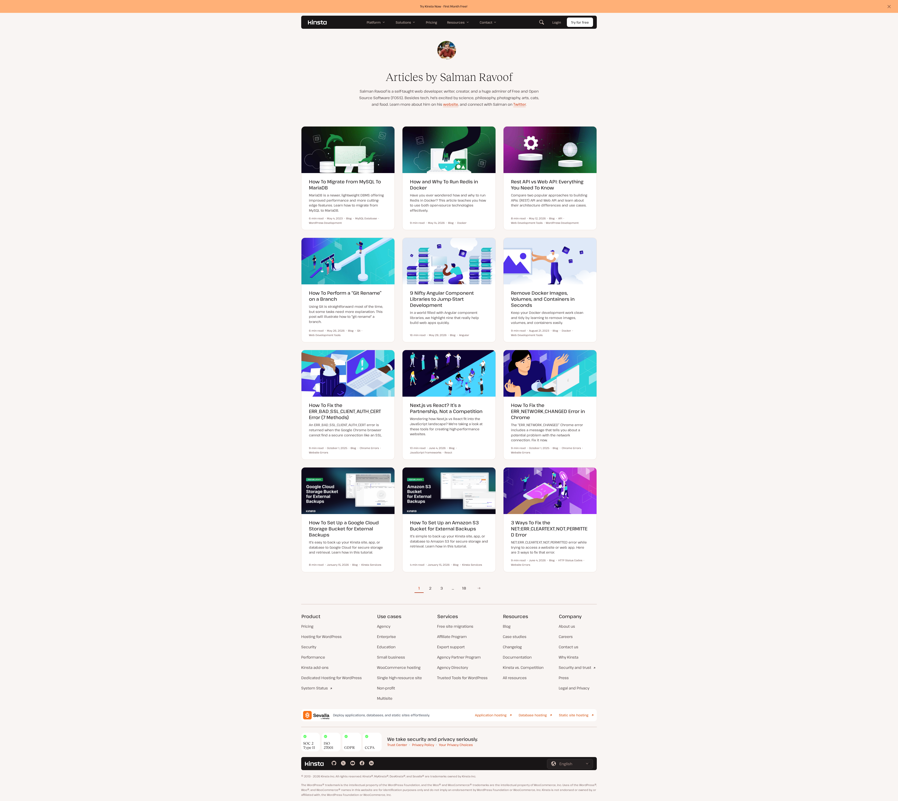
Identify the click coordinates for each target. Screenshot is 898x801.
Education (386, 646)
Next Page (477, 588)
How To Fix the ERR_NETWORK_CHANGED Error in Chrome (548, 411)
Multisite (384, 698)
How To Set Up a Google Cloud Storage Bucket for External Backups (344, 528)
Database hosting (533, 715)
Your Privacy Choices (456, 745)
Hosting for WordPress (321, 636)
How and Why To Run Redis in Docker (444, 184)
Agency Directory (452, 667)
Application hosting (491, 715)
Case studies (514, 636)
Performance (313, 657)
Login (556, 22)
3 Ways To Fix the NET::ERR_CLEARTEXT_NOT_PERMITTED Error (549, 528)
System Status (314, 688)
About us (567, 626)
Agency (383, 626)
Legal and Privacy (574, 688)
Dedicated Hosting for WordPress (331, 677)
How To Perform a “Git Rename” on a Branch (345, 296)
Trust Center (397, 745)
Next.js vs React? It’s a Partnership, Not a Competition (446, 408)
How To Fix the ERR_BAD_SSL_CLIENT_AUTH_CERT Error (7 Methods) (345, 411)
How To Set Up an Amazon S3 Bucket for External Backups (444, 525)
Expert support (451, 646)
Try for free (580, 22)
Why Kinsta (568, 657)
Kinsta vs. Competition (523, 667)
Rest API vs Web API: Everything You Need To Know (547, 184)
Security (308, 646)
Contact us (568, 646)
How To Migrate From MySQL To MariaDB (345, 184)
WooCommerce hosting (398, 667)
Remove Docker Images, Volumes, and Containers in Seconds (543, 299)
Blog (507, 626)
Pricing (307, 626)
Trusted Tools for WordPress (462, 677)
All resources (515, 677)
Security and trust (575, 667)
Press (564, 677)
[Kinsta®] (317, 22)
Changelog (512, 646)
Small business (391, 657)
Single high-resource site (399, 677)
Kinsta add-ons (315, 667)
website (450, 104)
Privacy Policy (423, 745)
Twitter (519, 104)
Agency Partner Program (459, 657)
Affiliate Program (452, 636)
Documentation (517, 657)
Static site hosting (573, 715)
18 (464, 588)
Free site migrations (455, 626)
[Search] (541, 22)
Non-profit (386, 688)
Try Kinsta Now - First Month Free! (443, 6)
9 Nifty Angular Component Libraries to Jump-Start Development (442, 299)
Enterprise (386, 636)
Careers (566, 636)
